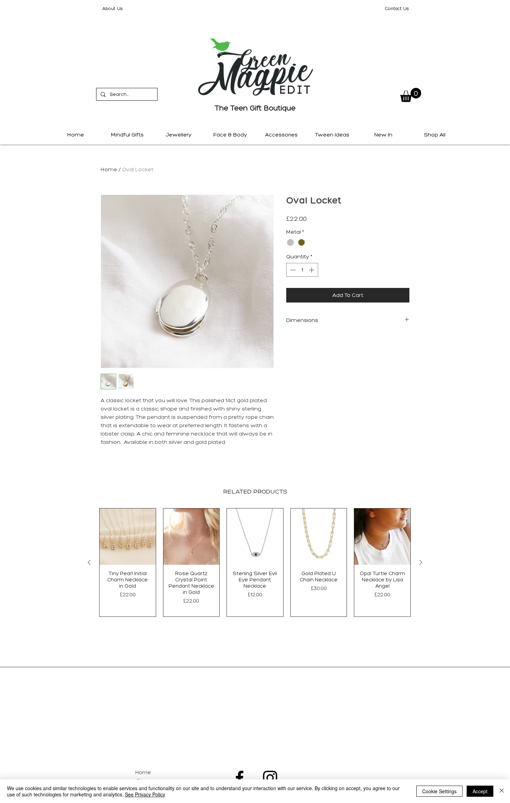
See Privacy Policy (145, 794)
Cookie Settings (439, 791)
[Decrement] (292, 269)
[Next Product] (421, 562)
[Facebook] (239, 777)
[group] (255, 562)
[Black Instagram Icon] (270, 777)
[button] (410, 95)
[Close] (502, 791)
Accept (480, 791)
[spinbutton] (302, 269)
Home (109, 169)
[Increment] (312, 269)
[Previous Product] (89, 562)
